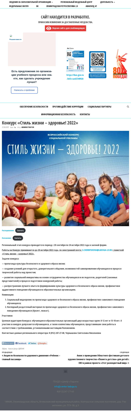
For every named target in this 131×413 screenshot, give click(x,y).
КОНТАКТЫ (85, 114)
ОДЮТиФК (21, 348)
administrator (27, 127)
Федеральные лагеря (18, 6)
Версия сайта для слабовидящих (68, 28)
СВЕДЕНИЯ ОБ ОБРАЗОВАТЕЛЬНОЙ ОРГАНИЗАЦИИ (30, 2)
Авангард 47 (91, 6)
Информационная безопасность (58, 114)
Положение (6, 238)
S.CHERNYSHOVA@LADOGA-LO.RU (97, 250)
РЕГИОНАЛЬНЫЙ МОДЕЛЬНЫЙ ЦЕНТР (76, 2)
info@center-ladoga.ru (65, 386)
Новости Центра (13, 348)
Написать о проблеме (24, 90)
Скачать (20, 230)
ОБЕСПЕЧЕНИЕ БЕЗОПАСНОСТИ (34, 106)
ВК (37, 6)
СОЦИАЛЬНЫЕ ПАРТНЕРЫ (99, 106)
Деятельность (107, 2)
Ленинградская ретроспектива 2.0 (62, 6)
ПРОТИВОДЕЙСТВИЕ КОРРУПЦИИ (67, 106)
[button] (65, 371)
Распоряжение (8, 230)
